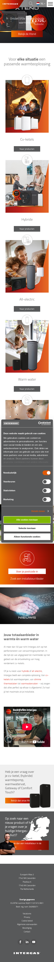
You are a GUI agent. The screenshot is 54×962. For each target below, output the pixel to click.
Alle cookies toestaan (27, 520)
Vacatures (27, 913)
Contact (27, 931)
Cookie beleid (27, 920)
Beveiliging (27, 927)
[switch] (46, 481)
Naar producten (27, 149)
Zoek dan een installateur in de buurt (26, 845)
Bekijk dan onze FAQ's (21, 800)
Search (31, 3)
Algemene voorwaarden (27, 924)
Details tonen (38, 511)
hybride (25, 671)
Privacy (27, 917)
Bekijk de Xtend (27, 34)
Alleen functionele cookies (27, 536)
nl (42, 3)
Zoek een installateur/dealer (27, 578)
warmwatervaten (29, 683)
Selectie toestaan (27, 528)
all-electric (37, 671)
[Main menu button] (50, 3)
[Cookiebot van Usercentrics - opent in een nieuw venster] (38, 423)
